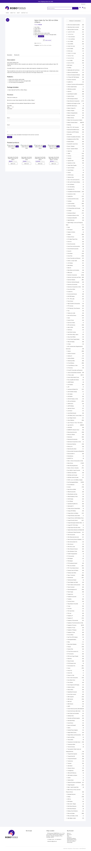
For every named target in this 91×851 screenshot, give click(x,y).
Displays (69, 234)
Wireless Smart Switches (72, 811)
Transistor (69, 763)
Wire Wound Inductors (71, 806)
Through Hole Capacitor (72, 753)
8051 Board (69, 65)
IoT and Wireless (70, 363)
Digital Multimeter (70, 220)
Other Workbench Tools (72, 551)
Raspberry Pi (70, 615)
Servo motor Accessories (72, 677)
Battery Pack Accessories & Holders (74, 120)
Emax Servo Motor (71, 289)
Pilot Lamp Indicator (71, 565)
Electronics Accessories (72, 284)
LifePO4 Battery (70, 406)
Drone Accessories (71, 244)
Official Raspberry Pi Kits (72, 496)
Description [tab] (9, 55)
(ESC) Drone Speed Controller (73, 24)
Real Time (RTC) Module (72, 637)
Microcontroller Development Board (74, 451)
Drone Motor (69, 253)
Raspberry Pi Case (71, 627)
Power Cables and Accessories (73, 584)
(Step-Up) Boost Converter (72, 29)
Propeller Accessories (71, 596)
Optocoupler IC (70, 506)
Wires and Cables (47, 45)
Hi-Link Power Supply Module (73, 339)
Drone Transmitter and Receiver (73, 258)
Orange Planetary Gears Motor (73, 515)
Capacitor (69, 158)
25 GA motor (70, 51)
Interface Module (70, 358)
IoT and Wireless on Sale (72, 365)
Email (8, 124)
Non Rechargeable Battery (72, 482)
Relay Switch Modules (71, 644)
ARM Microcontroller (71, 89)
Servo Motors (70, 682)
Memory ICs (69, 446)
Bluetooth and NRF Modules (73, 132)
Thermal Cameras (71, 746)
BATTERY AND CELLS (72, 105)
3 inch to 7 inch (70, 55)
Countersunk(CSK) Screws (72, 198)
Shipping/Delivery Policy (71, 839)
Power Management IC (72, 589)
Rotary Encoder (70, 661)
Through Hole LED (71, 756)
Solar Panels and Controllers (73, 713)
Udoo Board (69, 765)
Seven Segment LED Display (73, 684)
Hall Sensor (69, 329)
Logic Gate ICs (70, 425)
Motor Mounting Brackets (72, 465)
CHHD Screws (70, 174)
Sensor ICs (69, 670)
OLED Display (70, 499)
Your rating (9, 105)
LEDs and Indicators (71, 401)
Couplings (69, 201)
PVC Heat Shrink (70, 610)
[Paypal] (32, 834)
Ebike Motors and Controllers (73, 270)
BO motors (69, 134)
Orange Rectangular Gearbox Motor (74, 522)
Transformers (70, 761)
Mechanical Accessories (72, 439)
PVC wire (69, 613)
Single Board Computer (72, 692)
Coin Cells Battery (71, 186)
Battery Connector (71, 115)
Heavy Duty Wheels (71, 337)
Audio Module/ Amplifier (72, 93)
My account (83, 4)
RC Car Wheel (70, 634)
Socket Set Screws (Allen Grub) (73, 711)
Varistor (69, 777)
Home (7, 12)
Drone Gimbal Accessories (72, 248)
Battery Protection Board (72, 122)
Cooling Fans (70, 196)
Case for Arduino (70, 167)
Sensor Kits (69, 672)
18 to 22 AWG (70, 43)
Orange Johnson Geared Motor (73, 508)
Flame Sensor (70, 301)
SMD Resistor (70, 703)
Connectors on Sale (71, 194)
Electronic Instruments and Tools (74, 277)
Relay (68, 642)
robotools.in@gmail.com (52, 841)
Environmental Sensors (72, 294)
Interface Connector (71, 353)
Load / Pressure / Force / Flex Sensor (75, 422)
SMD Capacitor (70, 696)
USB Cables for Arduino (72, 775)
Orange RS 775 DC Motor (72, 525)
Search (75, 8)
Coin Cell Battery (70, 184)
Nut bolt (69, 487)
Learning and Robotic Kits (72, 389)
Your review (10, 108)
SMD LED (69, 701)
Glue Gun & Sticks (71, 322)
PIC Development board (72, 563)
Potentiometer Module (71, 580)
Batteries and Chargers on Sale (73, 103)
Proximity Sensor (70, 601)
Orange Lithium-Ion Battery (72, 513)
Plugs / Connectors (71, 575)
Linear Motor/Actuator (71, 413)
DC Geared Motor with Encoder (73, 208)
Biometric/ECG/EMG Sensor (73, 129)
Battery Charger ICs (71, 108)
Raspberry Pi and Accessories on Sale (75, 622)
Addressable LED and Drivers (73, 70)
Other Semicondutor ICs (72, 541)
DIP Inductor (69, 229)
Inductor (69, 351)
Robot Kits (69, 658)
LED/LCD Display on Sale (72, 398)
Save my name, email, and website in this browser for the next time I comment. (23, 134)
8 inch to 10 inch (70, 62)
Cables (68, 153)
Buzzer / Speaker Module (72, 148)
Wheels (68, 796)
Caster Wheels (70, 170)
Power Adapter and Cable (72, 582)
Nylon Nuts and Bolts (71, 489)
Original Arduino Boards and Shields (74, 529)
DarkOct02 (65, 848)
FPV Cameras (70, 305)
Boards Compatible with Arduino (73, 136)
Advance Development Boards (73, 74)
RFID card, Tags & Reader (72, 656)
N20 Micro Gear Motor (72, 472)
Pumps (68, 606)
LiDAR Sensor (70, 403)
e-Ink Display (70, 263)
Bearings (69, 124)
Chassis (69, 172)
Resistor (69, 646)
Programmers (70, 594)
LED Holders (70, 394)
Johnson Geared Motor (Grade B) (74, 372)
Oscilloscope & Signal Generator (74, 532)
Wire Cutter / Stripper (71, 803)
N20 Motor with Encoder (72, 475)
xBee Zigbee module (71, 818)
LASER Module (70, 382)
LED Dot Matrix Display (72, 391)
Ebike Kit (69, 267)
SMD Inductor (70, 699)
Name (8, 117)
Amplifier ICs (70, 82)
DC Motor (69, 210)
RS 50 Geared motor (71, 663)
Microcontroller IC (71, 453)
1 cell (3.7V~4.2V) (71, 31)
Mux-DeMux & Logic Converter (73, 470)
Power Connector (70, 587)
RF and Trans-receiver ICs (72, 651)
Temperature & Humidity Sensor (73, 742)
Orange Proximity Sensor (72, 520)
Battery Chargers (70, 110)
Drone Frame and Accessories (73, 246)
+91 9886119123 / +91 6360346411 (54, 839)
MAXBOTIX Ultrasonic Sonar (73, 429)
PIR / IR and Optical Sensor (73, 568)
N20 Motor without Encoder (72, 477)
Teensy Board (70, 739)
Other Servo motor (71, 546)
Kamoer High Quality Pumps (73, 377)
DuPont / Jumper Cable (72, 260)
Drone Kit (69, 251)
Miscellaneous (70, 456)
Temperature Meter (71, 744)
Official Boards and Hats (72, 494)
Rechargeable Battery (71, 639)
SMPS (68, 706)
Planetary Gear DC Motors (72, 570)
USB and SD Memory (71, 772)
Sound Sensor (70, 723)
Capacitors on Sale (71, 163)
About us (12, 12)
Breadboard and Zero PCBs (73, 139)
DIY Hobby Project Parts (72, 239)
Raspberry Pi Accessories (72, 620)
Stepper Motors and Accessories (74, 734)
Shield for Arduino (71, 687)
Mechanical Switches (71, 444)
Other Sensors (70, 544)
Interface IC (69, 356)
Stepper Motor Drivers (71, 732)
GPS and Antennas (71, 325)
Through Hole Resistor (72, 758)
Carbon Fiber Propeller (72, 165)
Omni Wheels (70, 501)
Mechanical (69, 437)
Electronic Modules (71, 279)
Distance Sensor (70, 236)
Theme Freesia (75, 848)
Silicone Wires (70, 689)
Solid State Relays (71, 720)
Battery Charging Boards (72, 113)
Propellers (69, 599)
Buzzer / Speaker (70, 146)
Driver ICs (69, 241)
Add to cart (41, 36)
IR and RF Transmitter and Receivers (75, 370)
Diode (68, 227)
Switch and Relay (70, 737)
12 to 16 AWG (70, 41)
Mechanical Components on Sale (74, 441)
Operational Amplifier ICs (72, 503)
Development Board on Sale (73, 215)
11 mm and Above (71, 39)
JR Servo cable (70, 375)
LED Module (69, 396)
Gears (68, 317)
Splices (68, 727)
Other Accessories (71, 534)
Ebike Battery (70, 265)
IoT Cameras (70, 367)
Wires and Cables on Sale (72, 815)
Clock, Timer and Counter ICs (73, 179)
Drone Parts (69, 255)
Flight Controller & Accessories (73, 303)
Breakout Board (70, 141)
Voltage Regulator (71, 784)
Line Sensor (69, 410)
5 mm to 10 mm (70, 58)
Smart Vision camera (71, 694)
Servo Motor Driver (71, 680)
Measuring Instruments (72, 432)
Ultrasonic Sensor (71, 768)
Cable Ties (41, 45)
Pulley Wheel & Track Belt (72, 603)
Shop (18, 12)
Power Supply (70, 591)
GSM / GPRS (70, 327)
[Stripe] (34, 834)
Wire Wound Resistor (71, 808)
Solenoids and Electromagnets (73, 718)
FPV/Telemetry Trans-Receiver (73, 308)
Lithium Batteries (70, 420)
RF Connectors (70, 653)
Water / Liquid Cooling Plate (72, 787)
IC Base (69, 344)
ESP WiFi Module (71, 296)
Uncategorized (70, 770)
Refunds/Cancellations (71, 838)
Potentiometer (70, 577)
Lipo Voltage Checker (71, 417)
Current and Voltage (71, 205)
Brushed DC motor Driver (72, 143)
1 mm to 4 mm (70, 34)
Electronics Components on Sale (74, 286)
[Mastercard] (27, 834)
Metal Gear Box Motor (71, 448)
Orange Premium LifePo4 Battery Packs (75, 518)
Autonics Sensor (70, 96)
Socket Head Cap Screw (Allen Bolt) (74, 708)
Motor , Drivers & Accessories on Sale (75, 460)
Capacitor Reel (70, 160)
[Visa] (29, 834)
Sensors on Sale (70, 675)
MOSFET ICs (70, 458)
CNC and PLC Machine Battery (73, 182)
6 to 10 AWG (70, 60)
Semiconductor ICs (71, 665)
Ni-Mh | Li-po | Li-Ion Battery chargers (75, 479)
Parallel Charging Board (72, 553)
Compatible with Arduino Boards (73, 191)
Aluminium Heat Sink (71, 79)
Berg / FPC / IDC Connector (73, 127)
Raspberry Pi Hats (71, 632)
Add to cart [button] (13, 163)
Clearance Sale (70, 177)
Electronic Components (72, 275)
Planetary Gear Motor (71, 572)
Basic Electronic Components (73, 101)
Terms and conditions (71, 841)
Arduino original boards (72, 86)
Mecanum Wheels (71, 434)
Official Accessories (71, 491)
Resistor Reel (70, 649)
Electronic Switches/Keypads (73, 282)
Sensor (68, 668)
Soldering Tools (70, 715)
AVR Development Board (72, 98)
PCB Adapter (70, 558)
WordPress (84, 848)
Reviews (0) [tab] (16, 55)
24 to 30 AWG (70, 48)
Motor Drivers (70, 463)
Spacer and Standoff (71, 725)
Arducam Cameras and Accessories (74, 84)
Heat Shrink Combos (71, 332)
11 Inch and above (71, 36)
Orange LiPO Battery (71, 510)
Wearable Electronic (71, 794)
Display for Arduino (71, 232)
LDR (68, 386)
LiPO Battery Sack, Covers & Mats (74, 415)
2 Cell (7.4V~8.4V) (71, 46)
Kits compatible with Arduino (73, 379)
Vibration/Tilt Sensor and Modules (74, 782)
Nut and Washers (70, 484)
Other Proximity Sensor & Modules (74, 539)
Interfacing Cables (71, 360)
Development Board (71, 213)
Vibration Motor (70, 780)
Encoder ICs (69, 291)
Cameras (69, 155)
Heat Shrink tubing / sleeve (72, 334)
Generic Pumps (70, 320)
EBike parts (69, 272)
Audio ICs (69, 91)
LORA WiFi (69, 427)
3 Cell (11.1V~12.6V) (71, 53)
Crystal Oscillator (70, 203)
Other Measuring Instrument (73, 537)
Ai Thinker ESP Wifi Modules (73, 77)
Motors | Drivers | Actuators (73, 467)
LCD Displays (70, 384)
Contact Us (24, 12)
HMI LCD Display (70, 341)
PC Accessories (70, 556)
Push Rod (69, 608)
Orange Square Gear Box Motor (73, 527)
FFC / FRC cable (70, 298)
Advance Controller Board (72, 72)
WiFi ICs (69, 799)
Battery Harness (70, 117)
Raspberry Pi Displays (72, 630)
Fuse (68, 310)
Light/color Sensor (71, 408)
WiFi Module (69, 801)
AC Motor (69, 67)
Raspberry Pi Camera (71, 625)
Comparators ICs (70, 189)
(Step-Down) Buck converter (73, 27)
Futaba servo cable (71, 313)
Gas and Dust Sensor (71, 315)
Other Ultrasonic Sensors (72, 549)
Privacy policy (69, 842)
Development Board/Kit (72, 217)
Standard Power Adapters (72, 730)
